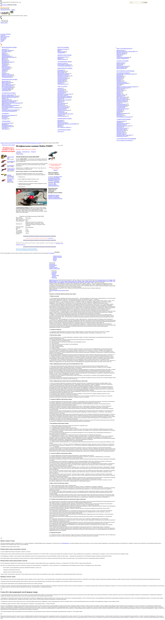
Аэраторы (60, 88)
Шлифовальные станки (122, 136)
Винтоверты (119, 78)
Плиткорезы (119, 126)
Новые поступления (5, 36)
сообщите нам (50, 238)
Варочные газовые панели (7, 94)
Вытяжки (4, 98)
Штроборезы (119, 114)
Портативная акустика (7, 126)
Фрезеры (118, 112)
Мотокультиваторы (62, 103)
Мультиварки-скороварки (7, 61)
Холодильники (5, 90)
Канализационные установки (64, 96)
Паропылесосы (120, 63)
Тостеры (3, 71)
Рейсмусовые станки (121, 129)
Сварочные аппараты (121, 104)
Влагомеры (119, 79)
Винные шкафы (5, 81)
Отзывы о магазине (57, 257)
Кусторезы (60, 98)
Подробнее (51, 253)
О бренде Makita (19, 153)
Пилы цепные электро (121, 97)
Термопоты (4, 70)
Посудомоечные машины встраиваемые (10, 107)
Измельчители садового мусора (64, 94)
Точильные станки (121, 132)
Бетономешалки (120, 76)
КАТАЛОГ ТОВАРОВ (6, 34)
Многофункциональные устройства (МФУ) (126, 51)
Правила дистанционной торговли (55, 275)
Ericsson (108, 281)
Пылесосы (119, 65)
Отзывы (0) (33, 151)
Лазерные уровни (120, 90)
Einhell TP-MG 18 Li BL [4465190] (11, 169)
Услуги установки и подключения (124, 140)
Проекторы (119, 55)
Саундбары (4, 127)
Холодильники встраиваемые (8, 111)
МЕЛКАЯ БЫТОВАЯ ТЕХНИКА (9, 47)
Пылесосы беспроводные (122, 66)
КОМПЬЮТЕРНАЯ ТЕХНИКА (65, 118)
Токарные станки (120, 131)
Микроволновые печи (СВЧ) (8, 57)
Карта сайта (54, 277)
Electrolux (79, 281)
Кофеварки (4, 53)
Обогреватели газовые (62, 74)
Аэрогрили (4, 49)
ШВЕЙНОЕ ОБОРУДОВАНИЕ (65, 55)
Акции (2, 41)
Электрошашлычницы (7, 77)
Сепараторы (60, 111)
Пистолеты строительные (122, 99)
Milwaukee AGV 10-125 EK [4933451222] (10, 180)
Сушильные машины (6, 89)
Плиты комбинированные (7, 84)
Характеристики (26, 151)
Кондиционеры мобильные (64, 73)
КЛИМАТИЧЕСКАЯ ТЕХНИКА (65, 68)
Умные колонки (5, 128)
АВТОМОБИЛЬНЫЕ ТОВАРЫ (65, 61)
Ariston (72, 281)
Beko (94, 281)
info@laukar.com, (65, 543)
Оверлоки (60, 58)
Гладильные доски (6, 51)
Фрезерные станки (121, 133)
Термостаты (60, 82)
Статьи (54, 260)
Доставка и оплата (53, 267)
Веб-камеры (60, 120)
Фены (59, 50)
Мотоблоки (60, 101)
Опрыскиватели (61, 109)
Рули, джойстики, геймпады (64, 127)
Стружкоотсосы (120, 107)
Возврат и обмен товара (54, 268)
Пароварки (4, 65)
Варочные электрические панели (9, 97)
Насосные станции (62, 105)
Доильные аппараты (62, 91)
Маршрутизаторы (120, 50)
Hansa (69, 281)
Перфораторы (120, 96)
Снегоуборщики (61, 112)
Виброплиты (119, 77)
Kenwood (82, 282)
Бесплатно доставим (5, 7)
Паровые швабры (120, 62)
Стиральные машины (6, 88)
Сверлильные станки (121, 130)
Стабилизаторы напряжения (123, 57)
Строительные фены (121, 106)
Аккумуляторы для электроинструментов (126, 73)
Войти (13, 9)
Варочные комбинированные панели (10, 96)
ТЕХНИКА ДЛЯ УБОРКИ (122, 60)
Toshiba (86, 281)
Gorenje (90, 281)
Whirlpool (51, 282)
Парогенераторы (5, 66)
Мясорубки (4, 63)
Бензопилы (119, 75)
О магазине (3, 35)
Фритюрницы (5, 73)
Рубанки (118, 102)
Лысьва (66, 282)
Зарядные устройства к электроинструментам (127, 86)
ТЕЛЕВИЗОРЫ (5, 113)
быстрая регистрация (5, 9)
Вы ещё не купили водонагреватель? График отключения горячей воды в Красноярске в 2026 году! (55, 178)
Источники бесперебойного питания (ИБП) (67, 123)
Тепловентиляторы (62, 79)
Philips (50, 281)
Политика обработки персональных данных (59, 290)
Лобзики (118, 92)
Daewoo (97, 281)
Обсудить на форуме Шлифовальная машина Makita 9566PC (27, 250)
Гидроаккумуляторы (121, 82)
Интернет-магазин (53, 279)
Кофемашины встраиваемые (8, 101)
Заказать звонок (4, 22)
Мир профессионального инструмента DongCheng (53, 184)
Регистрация (52, 263)
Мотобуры (60, 102)
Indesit (100, 281)
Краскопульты (120, 89)
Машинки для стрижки (63, 49)
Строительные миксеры (122, 105)
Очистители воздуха (62, 77)
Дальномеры (119, 84)
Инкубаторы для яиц (62, 95)
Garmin (92, 282)
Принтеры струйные (121, 53)
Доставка (3, 39)
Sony (114, 279)
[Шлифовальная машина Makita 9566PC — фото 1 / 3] (53, 156)
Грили (3, 52)
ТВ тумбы (4, 117)
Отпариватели (5, 64)
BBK (111, 281)
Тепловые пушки (61, 81)
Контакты (54, 273)
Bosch (62, 281)
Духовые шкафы (5, 99)
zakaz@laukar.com (4, 4)
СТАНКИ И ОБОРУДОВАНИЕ (124, 119)
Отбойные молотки (121, 94)
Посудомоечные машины (7, 87)
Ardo (114, 281)
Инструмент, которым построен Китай (53, 182)
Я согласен (57, 252)
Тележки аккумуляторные (122, 108)
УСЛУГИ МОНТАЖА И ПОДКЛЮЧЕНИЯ (126, 138)
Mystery (77, 282)
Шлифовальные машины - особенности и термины (54, 196)
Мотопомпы (60, 104)
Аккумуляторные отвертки (122, 72)
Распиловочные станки (122, 128)
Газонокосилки (61, 90)
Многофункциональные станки (124, 125)
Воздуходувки (61, 89)
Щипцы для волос (62, 51)
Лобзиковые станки (121, 124)
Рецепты (55, 259)
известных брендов (102, 279)
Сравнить (55, 170)
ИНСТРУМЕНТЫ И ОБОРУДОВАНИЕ (125, 70)
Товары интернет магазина (6, 142)
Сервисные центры (57, 255)
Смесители (4, 108)
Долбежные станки (121, 121)
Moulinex (62, 282)
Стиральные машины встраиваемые (10, 109)
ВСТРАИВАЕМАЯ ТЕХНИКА (9, 93)
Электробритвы (61, 52)
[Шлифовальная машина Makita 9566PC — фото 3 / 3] (49, 160)
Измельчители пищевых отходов (9, 100)
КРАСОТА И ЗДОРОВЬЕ (63, 47)
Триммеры (60, 114)
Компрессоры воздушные (122, 87)
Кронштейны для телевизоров (8, 115)
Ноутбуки (60, 126)
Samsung (54, 281)
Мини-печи (4, 59)
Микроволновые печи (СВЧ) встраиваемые (11, 102)
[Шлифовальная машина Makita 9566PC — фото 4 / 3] (53, 160)
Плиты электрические (7, 85)
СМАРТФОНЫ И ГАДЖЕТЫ (64, 129)
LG (57, 281)
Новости (55, 258)
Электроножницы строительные (124, 116)
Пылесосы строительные (63, 110)
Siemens (66, 281)
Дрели (118, 85)
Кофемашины (5, 55)
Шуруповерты (120, 115)
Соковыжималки (5, 68)
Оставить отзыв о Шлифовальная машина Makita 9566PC (26, 248)
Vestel (58, 282)
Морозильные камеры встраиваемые (10, 105)
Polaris (55, 282)
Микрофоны (4, 124)
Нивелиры (119, 93)
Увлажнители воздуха (62, 84)
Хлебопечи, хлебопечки (7, 74)
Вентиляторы (60, 70)
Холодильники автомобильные (64, 65)
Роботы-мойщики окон (122, 67)
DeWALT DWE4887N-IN (10, 175)
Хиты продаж (4, 37)
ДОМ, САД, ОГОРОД (62, 86)
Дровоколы (119, 122)
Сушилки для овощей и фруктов (65, 113)
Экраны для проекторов (122, 58)
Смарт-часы (60, 131)
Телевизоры (4, 118)
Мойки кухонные (5, 104)
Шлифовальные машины (122, 113)
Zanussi (104, 281)
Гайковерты (119, 80)
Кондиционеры (61, 72)
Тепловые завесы (61, 80)
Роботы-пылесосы (121, 68)
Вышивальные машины (63, 56)
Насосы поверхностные (63, 106)
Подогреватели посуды (7, 106)
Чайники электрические (7, 75)
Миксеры (4, 58)
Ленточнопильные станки (122, 123)
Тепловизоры (119, 109)
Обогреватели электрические (64, 75)
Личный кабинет (53, 265)
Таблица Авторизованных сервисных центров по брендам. (55, 198)
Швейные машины (62, 59)
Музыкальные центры (7, 125)
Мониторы (60, 125)
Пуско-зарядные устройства (64, 64)
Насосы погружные (62, 107)
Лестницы (119, 91)
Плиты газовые (5, 83)
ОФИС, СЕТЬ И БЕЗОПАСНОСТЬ (124, 48)
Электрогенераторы (62, 116)
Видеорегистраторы (62, 63)
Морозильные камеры (6, 82)
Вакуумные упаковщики (7, 50)
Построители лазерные (122, 101)
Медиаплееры (5, 116)
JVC (60, 281)
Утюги (3, 72)
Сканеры (119, 56)
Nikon (88, 282)
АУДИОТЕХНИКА (6, 121)
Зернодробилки (61, 92)
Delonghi (70, 282)
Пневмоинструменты (121, 100)
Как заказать (3, 38)
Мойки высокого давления (63, 99)
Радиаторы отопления (62, 78)
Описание (18, 151)
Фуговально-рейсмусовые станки (124, 135)
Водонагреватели (61, 71)
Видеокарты (60, 121)
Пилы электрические (121, 98)
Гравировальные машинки (122, 83)
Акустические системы (7, 123)
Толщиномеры (120, 111)
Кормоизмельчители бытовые (64, 97)
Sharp (83, 281)
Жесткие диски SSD (62, 122)
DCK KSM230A (10, 165)
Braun (74, 282)
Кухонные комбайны (6, 56)
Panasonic (111, 279)
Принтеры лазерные (121, 52)
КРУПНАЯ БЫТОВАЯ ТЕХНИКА (9, 79)
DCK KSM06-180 (11, 161)
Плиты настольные (6, 67)
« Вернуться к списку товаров (8, 144)
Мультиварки (5, 60)
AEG (76, 281)
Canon (85, 282)
